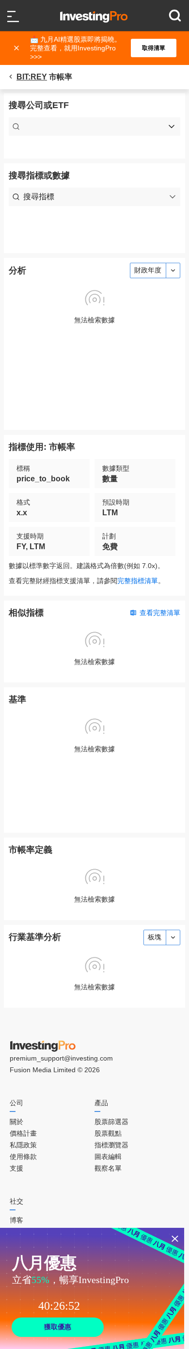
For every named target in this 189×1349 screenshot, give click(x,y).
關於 (16, 1122)
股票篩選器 (111, 1122)
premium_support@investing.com (61, 1058)
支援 (16, 1168)
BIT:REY (31, 77)
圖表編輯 (108, 1156)
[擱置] (17, 48)
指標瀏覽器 (111, 1145)
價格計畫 (23, 1133)
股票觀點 (108, 1133)
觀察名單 (108, 1168)
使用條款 (23, 1156)
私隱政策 (23, 1145)
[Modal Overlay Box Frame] (92, 1288)
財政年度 (147, 270)
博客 (16, 1220)
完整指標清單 (137, 581)
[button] (99, 48)
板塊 (154, 937)
